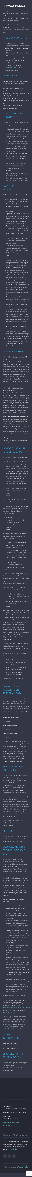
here (8, 1024)
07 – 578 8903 (8, 1125)
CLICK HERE (13, 1149)
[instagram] (14, 1156)
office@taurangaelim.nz (11, 1122)
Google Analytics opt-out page (14, 1029)
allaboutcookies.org (11, 1012)
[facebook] (5, 1156)
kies (21, 68)
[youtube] (9, 1156)
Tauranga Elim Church (20, 1166)
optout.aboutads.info (10, 1008)
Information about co (12, 68)
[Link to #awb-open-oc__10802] (28, 5)
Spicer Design (24, 1167)
